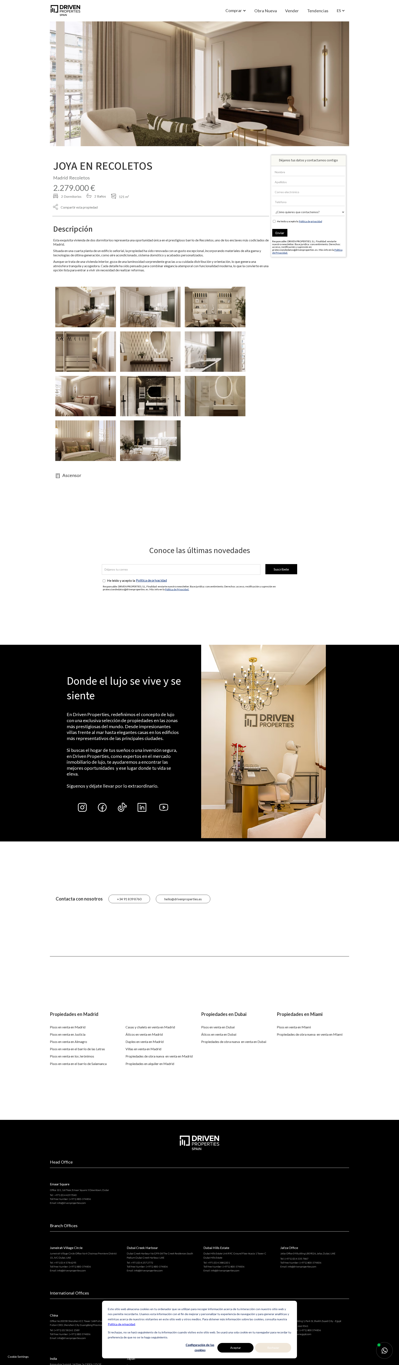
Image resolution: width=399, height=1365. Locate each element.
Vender (292, 10)
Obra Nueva (265, 10)
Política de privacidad (121, 1324)
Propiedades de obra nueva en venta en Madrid (159, 1056)
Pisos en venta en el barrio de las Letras (77, 1049)
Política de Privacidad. (177, 589)
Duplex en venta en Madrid (145, 1042)
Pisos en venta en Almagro (68, 1042)
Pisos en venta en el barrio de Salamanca (78, 1064)
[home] (65, 10)
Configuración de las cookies (200, 1347)
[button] (235, 10)
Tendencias (317, 10)
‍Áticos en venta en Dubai (218, 1034)
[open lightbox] (85, 307)
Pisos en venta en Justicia (67, 1034)
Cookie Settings (18, 1356)
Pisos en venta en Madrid (67, 1027)
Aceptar (235, 1347)
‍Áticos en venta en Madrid (144, 1034)
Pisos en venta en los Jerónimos (72, 1056)
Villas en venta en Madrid (143, 1049)
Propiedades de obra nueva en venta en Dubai (233, 1042)
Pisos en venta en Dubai (218, 1027)
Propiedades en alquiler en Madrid (150, 1064)
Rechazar (273, 1347)
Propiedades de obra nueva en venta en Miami (309, 1034)
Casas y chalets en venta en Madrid (150, 1027)
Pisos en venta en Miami (294, 1027)
